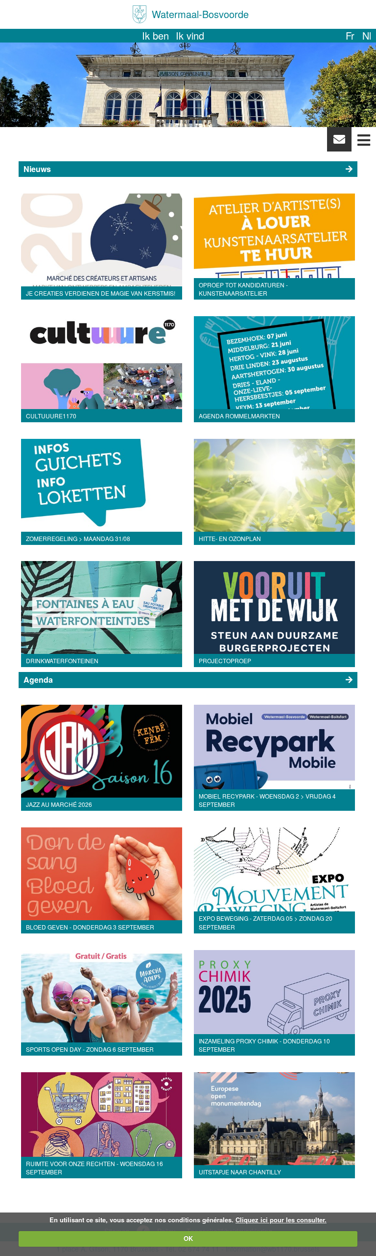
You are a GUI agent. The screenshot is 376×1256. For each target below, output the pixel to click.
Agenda (38, 679)
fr (350, 35)
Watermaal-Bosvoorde (200, 14)
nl (366, 35)
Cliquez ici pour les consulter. (281, 1219)
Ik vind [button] (190, 35)
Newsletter (339, 142)
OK (188, 1238)
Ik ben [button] (155, 35)
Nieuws (37, 168)
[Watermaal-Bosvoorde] (139, 14)
